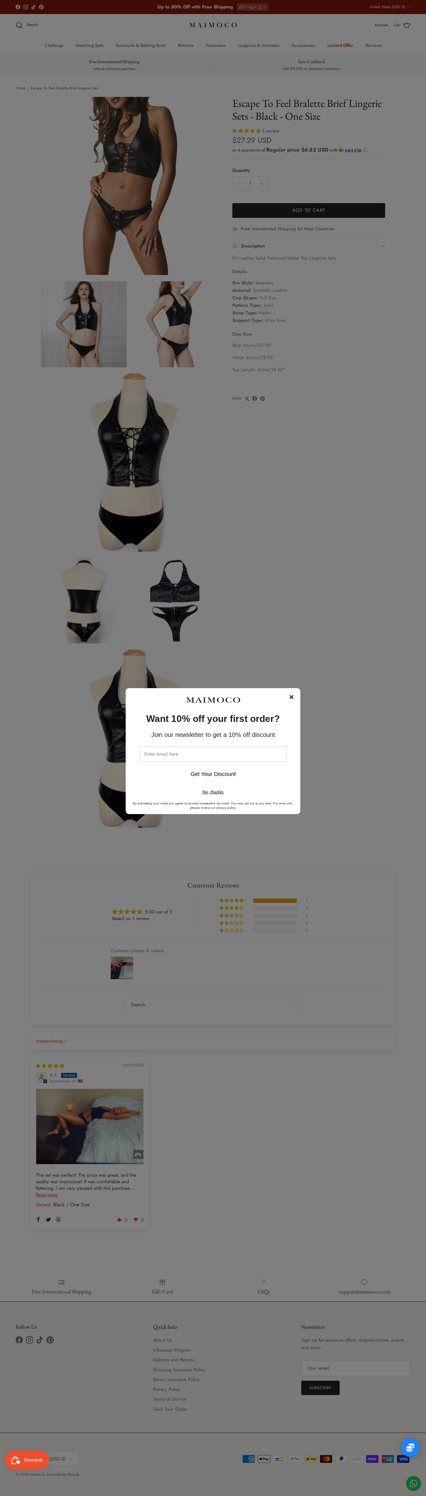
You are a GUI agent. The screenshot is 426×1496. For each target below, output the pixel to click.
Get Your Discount (213, 774)
